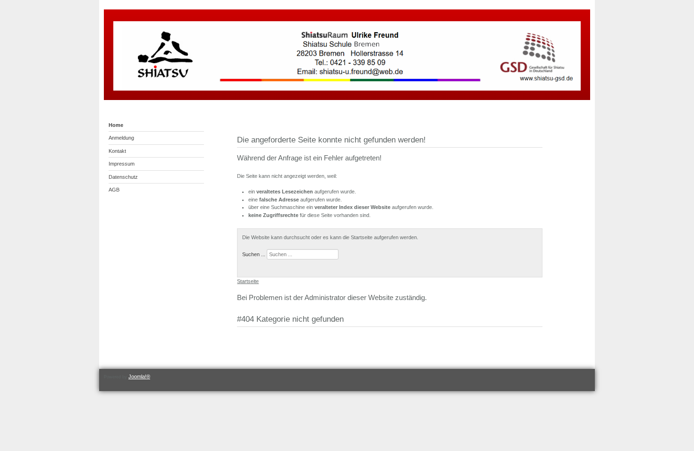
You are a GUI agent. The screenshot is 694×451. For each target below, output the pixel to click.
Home (116, 125)
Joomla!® (139, 376)
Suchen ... (253, 254)
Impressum (122, 164)
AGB (114, 189)
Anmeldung (121, 138)
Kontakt (117, 151)
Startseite (248, 281)
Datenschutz (123, 177)
